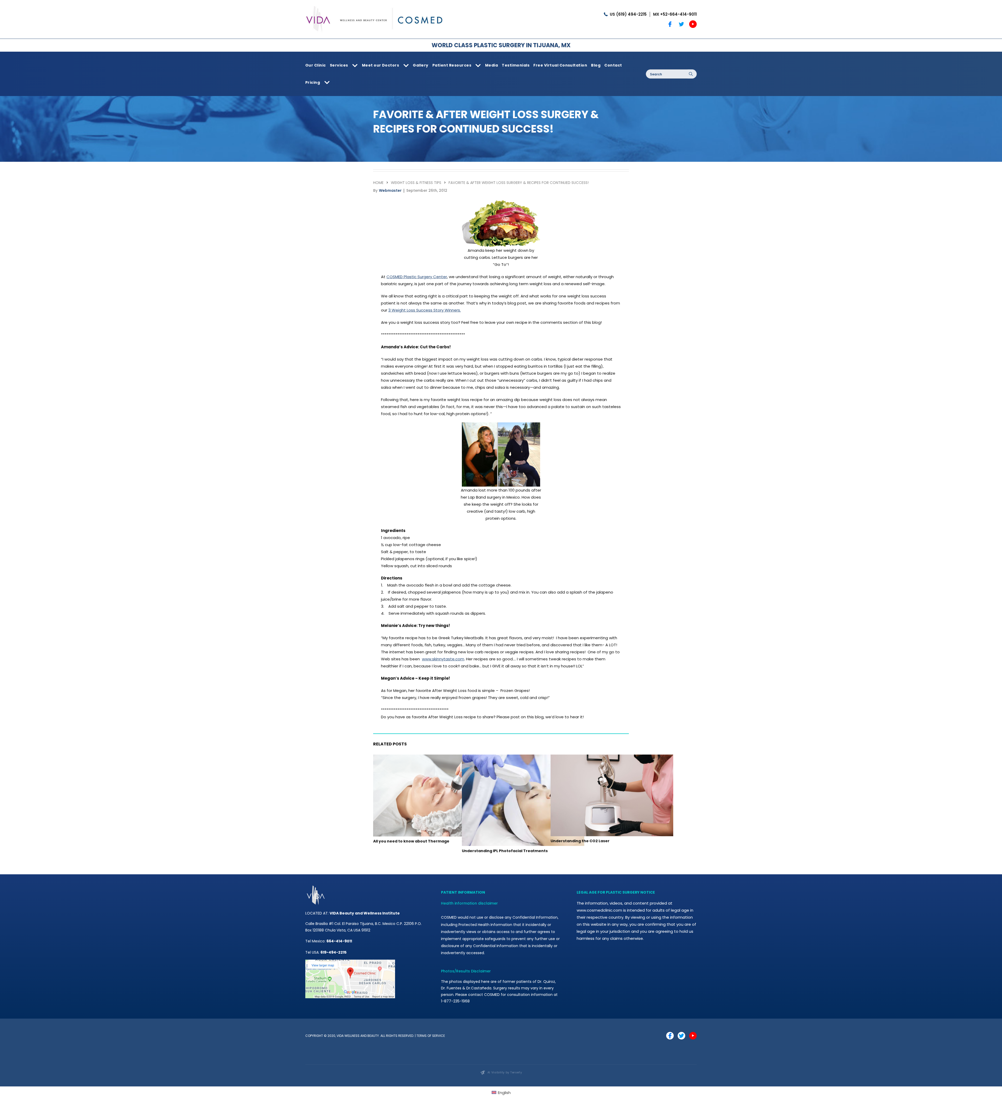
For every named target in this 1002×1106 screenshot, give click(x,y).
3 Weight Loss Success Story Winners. (424, 310)
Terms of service (430, 1035)
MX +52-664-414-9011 (675, 14)
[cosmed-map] (350, 961)
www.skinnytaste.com (443, 659)
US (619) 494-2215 (628, 14)
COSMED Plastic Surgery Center (416, 276)
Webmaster (390, 190)
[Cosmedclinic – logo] (374, 4)
